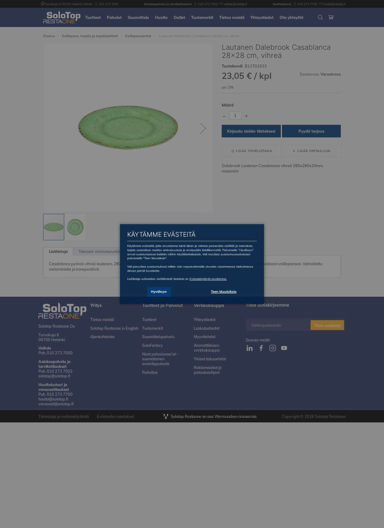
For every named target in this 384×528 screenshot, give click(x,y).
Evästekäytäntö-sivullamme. (208, 278)
